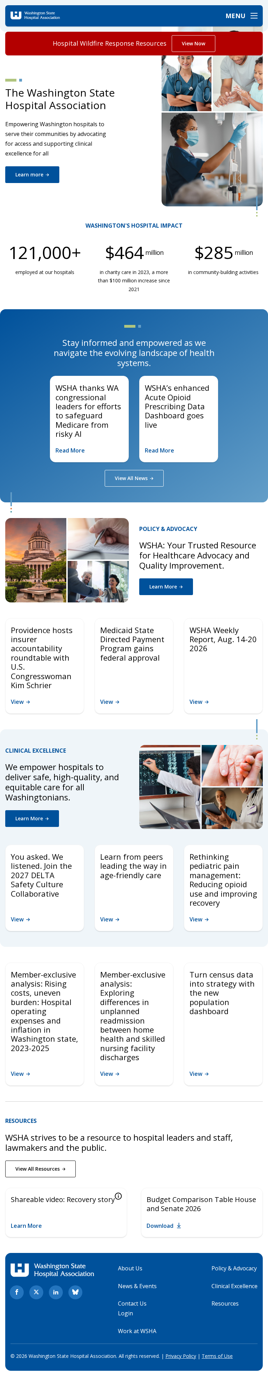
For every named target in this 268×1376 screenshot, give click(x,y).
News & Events (137, 1286)
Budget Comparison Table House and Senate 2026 (201, 1204)
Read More (70, 450)
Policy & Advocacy (234, 1268)
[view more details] (118, 1196)
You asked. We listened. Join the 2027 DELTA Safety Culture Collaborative (41, 875)
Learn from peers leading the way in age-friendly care (133, 865)
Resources (225, 1303)
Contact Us (132, 1303)
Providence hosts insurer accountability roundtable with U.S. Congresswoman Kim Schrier (42, 657)
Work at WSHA (137, 1331)
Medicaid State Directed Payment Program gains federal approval (132, 644)
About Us (130, 1268)
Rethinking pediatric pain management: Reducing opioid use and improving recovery (223, 879)
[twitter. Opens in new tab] (36, 1292)
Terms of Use (217, 1356)
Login (125, 1313)
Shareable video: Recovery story (63, 1199)
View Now (193, 43)
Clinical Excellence (234, 1286)
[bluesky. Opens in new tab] (75, 1292)
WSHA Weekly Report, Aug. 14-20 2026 (223, 639)
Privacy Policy (180, 1356)
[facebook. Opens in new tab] (17, 1292)
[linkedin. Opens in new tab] (56, 1292)
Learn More (26, 1226)
